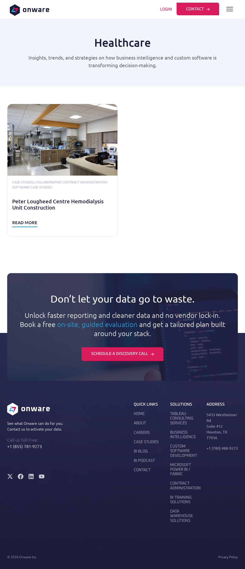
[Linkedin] (31, 476)
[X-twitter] (10, 476)
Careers (142, 433)
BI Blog (141, 451)
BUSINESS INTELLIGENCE (183, 435)
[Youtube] (42, 476)
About (140, 423)
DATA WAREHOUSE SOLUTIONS (181, 515)
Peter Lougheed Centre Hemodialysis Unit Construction (58, 204)
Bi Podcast (144, 461)
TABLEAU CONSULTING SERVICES (181, 418)
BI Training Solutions (181, 500)
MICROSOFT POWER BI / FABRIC (180, 469)
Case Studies (23, 182)
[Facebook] (20, 476)
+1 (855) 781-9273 (24, 446)
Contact (142, 470)
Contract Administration (185, 485)
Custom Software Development (183, 450)
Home (139, 414)
